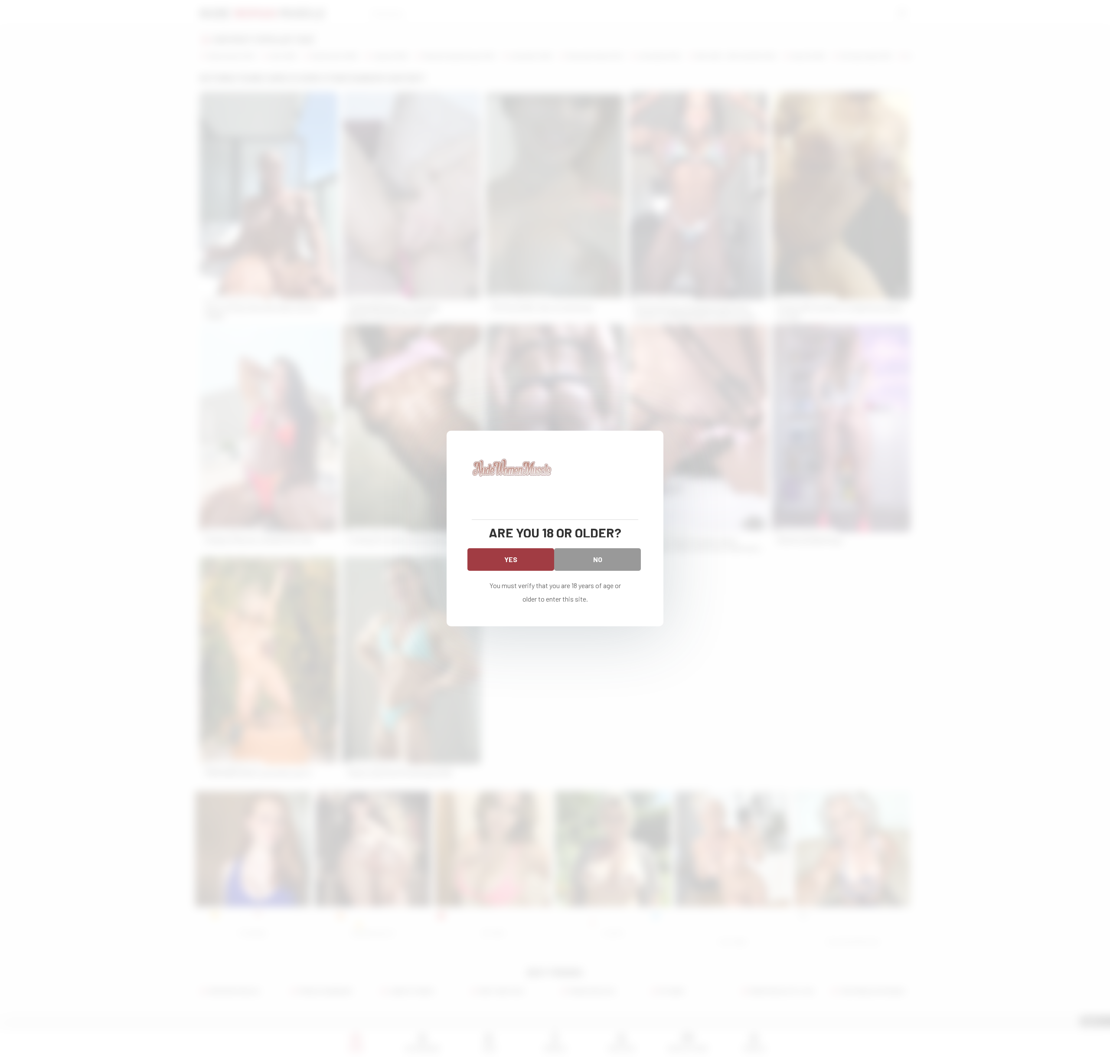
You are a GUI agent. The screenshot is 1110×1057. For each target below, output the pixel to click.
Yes (510, 559)
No (597, 559)
